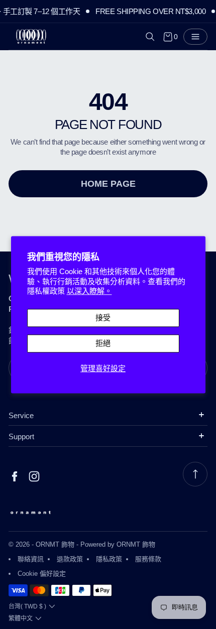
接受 (103, 317)
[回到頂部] (195, 474)
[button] (150, 37)
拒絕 (103, 343)
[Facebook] (15, 476)
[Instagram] (34, 476)
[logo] (31, 37)
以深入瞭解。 (89, 291)
